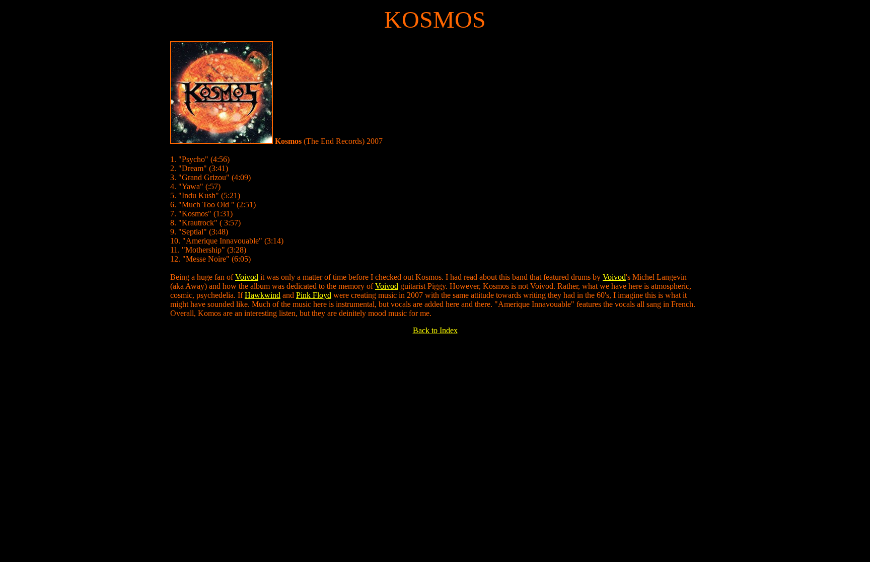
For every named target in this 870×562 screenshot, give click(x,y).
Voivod (246, 277)
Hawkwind (262, 295)
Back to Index (435, 330)
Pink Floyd (313, 295)
